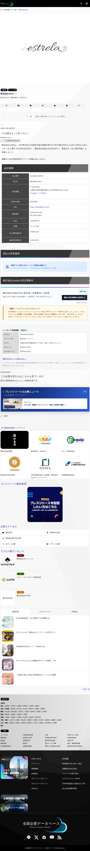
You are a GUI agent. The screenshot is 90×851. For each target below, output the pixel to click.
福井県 (31, 709)
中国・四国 (4, 720)
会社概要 (65, 759)
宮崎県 (41, 723)
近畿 (2, 717)
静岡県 (13, 714)
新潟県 (13, 709)
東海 (2, 714)
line (29, 838)
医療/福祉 (4, 738)
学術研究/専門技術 (51, 738)
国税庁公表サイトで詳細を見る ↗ (15, 359)
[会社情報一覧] (14, 767)
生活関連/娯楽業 (6, 746)
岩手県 (13, 706)
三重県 (25, 714)
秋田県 (25, 706)
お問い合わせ (36, 759)
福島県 (37, 706)
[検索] (81, 3)
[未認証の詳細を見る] (16, 94)
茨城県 (38, 711)
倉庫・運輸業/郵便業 (73, 743)
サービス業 (12, 90)
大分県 (35, 723)
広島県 (17, 720)
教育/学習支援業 (50, 740)
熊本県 (29, 723)
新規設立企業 (55, 532)
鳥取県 (35, 720)
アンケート (35, 764)
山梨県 (37, 709)
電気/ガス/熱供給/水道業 (52, 746)
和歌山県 (38, 717)
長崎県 (23, 723)
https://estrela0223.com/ (39, 207)
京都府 (13, 717)
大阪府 (4, 90)
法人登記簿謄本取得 (69, 788)
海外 (2, 725)
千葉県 (26, 711)
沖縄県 (55, 723)
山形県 (31, 706)
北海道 (3, 703)
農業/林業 (4, 743)
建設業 (3, 740)
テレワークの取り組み (70, 773)
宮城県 (19, 706)
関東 (2, 711)
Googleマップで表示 (38, 193)
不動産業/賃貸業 (28, 735)
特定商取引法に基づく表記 (72, 764)
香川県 (41, 720)
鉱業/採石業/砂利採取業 (74, 746)
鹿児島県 (48, 723)
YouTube (53, 838)
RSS (60, 838)
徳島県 (47, 720)
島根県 (29, 720)
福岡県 (11, 723)
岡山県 (23, 720)
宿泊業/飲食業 (71, 738)
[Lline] (30, 105)
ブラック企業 (55, 544)
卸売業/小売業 (27, 738)
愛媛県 (53, 720)
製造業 (25, 743)
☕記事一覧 (85, 689)
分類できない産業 (73, 735)
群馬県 (44, 711)
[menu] (86, 3)
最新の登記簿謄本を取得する (74, 297)
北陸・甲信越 (5, 709)
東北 (2, 706)
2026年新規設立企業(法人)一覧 (73, 783)
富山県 (19, 709)
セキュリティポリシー (39, 783)
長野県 (43, 709)
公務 (46, 735)
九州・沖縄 (4, 723)
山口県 (11, 720)
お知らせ (34, 788)
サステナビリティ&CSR (71, 778)
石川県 (25, 709)
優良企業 (9, 532)
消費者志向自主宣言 (69, 769)
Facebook (45, 838)
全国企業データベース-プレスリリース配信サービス (39, 848)
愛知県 (7, 714)
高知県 (59, 720)
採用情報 (34, 769)
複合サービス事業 (50, 743)
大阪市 (6, 416)
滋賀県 (31, 717)
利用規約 (34, 773)
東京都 (7, 711)
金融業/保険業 (27, 746)
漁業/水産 (70, 740)
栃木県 (32, 711)
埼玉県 (21, 711)
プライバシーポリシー (39, 778)
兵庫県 (19, 717)
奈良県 (25, 717)
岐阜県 (19, 714)
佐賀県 (17, 723)
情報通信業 (26, 740)
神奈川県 (14, 711)
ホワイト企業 (10, 544)
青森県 (7, 706)
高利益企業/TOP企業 (13, 538)
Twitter (37, 838)
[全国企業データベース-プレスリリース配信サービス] (7, 3)
